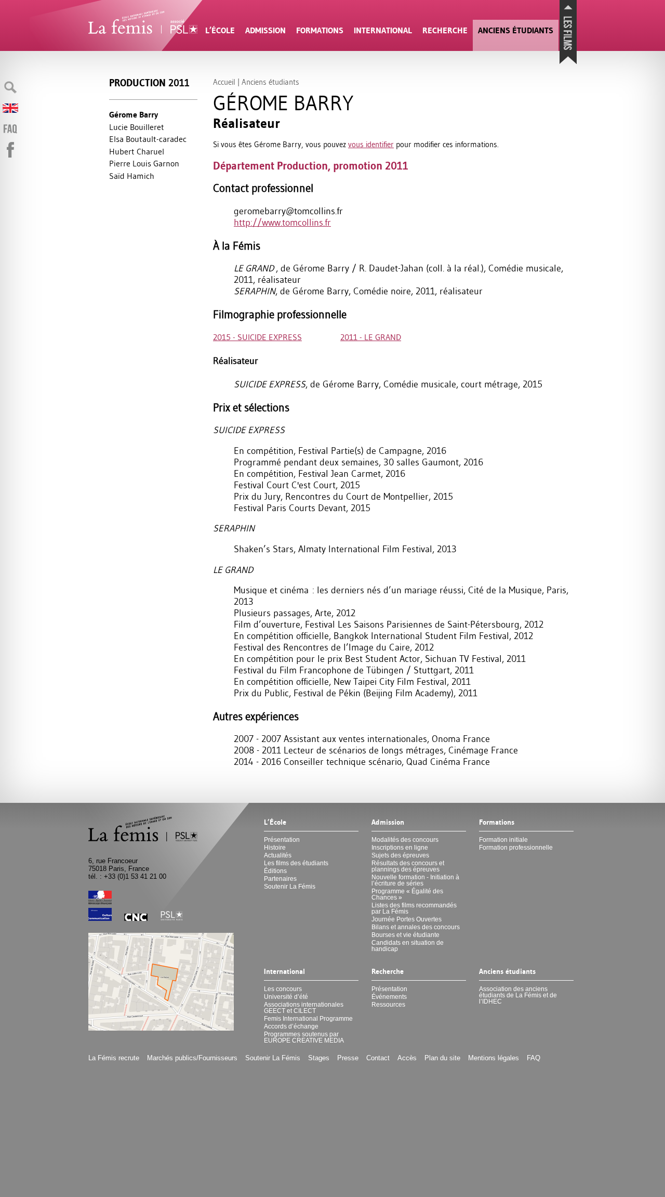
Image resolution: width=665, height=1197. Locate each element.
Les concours (283, 989)
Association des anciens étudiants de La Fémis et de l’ (518, 995)
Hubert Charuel (136, 151)
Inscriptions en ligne (399, 847)
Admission (265, 30)
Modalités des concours (404, 840)
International (383, 30)
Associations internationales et (303, 1007)
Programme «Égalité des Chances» (407, 894)
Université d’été (286, 997)
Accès (407, 1058)
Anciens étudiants (515, 30)
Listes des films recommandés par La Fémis (414, 908)
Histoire (275, 847)
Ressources (388, 1004)
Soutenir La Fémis (289, 886)
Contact (378, 1058)
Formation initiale (503, 840)
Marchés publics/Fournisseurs (192, 1058)
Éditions (275, 871)
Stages (318, 1058)
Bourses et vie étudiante (405, 935)
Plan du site (442, 1058)
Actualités (277, 855)
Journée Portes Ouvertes (406, 919)
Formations (319, 30)
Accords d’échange (291, 1026)
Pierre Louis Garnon (144, 163)
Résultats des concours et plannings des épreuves (407, 866)
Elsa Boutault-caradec (148, 139)
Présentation (282, 840)
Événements (389, 997)
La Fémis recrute (113, 1058)
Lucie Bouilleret (136, 127)
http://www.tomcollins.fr (282, 222)
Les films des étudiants (296, 863)
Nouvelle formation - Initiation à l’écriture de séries (415, 880)
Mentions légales (493, 1058)
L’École (220, 30)
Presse (347, 1058)
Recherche (445, 30)
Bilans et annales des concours (415, 927)
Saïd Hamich (131, 176)
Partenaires (280, 879)
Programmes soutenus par (304, 1037)
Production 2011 (149, 83)
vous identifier (371, 144)
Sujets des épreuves (400, 855)
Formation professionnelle (516, 847)
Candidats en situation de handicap (407, 946)
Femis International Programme (308, 1019)
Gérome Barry (133, 114)
